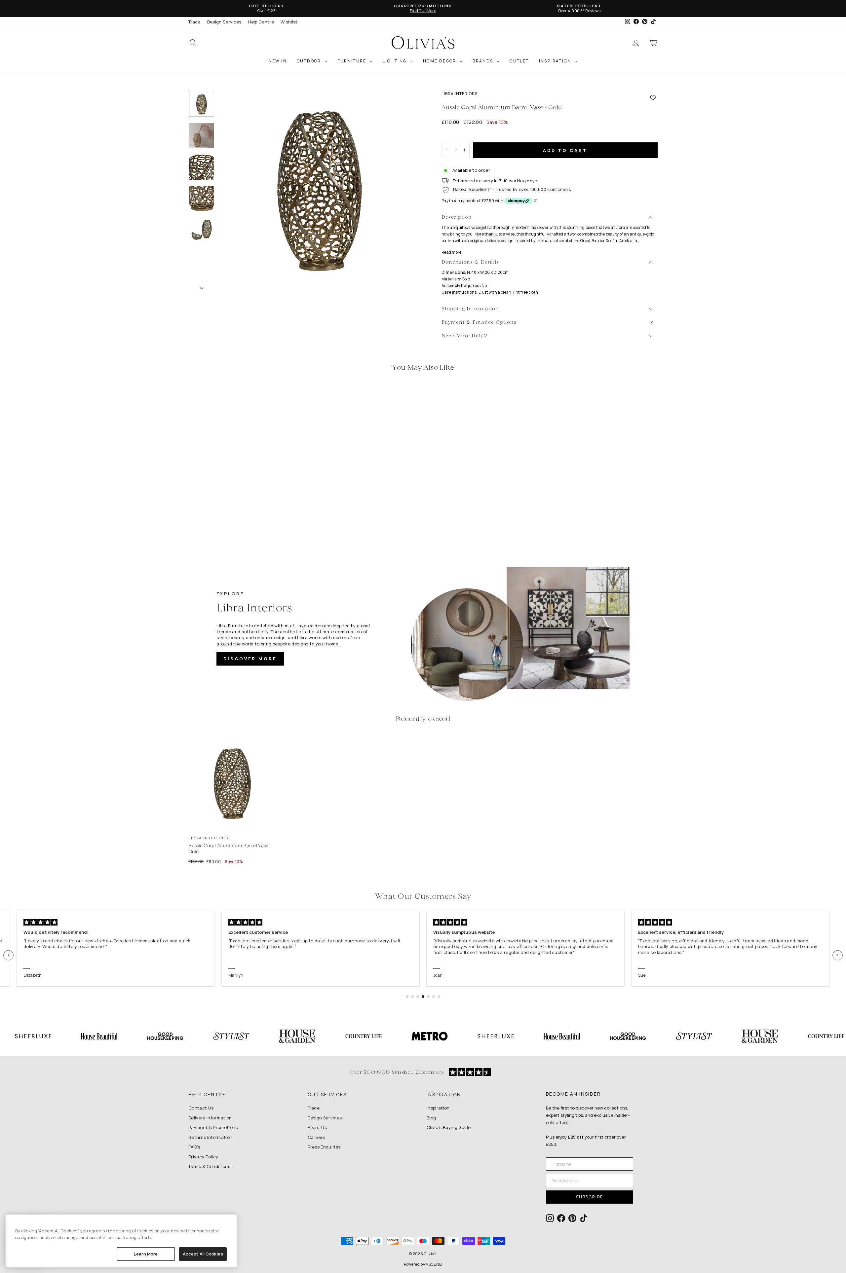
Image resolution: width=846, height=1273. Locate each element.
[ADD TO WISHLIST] (653, 97)
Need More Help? (464, 336)
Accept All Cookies (203, 1254)
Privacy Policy (203, 1157)
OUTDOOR (310, 61)
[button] (8, 955)
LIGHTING (395, 61)
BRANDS (484, 61)
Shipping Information (470, 309)
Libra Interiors (460, 93)
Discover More (250, 659)
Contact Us (200, 1108)
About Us (317, 1127)
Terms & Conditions (209, 1166)
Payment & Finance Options (479, 322)
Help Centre (261, 22)
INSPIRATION (556, 61)
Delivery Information (210, 1118)
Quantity (454, 135)
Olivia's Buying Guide (449, 1127)
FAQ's (194, 1147)
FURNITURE (352, 61)
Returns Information (210, 1137)
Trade (194, 22)
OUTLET (519, 61)
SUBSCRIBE (589, 1197)
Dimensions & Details (470, 262)
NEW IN (278, 61)
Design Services (224, 22)
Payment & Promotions (213, 1127)
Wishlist (289, 22)
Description (457, 217)
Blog (431, 1118)
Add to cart (565, 150)
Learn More (146, 1254)
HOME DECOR (440, 61)
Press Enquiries (324, 1147)
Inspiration (438, 1108)
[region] (121, 1241)
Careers (316, 1137)
